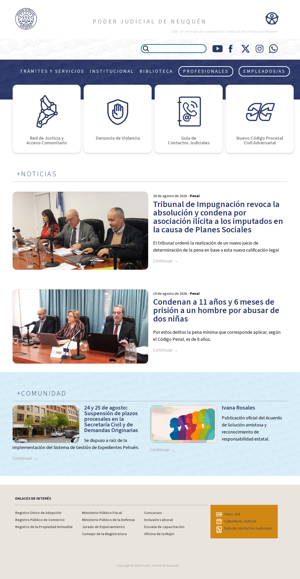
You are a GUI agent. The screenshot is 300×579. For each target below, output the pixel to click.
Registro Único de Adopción (38, 512)
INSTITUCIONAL (112, 71)
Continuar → (165, 261)
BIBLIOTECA (156, 71)
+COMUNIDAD (42, 394)
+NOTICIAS (37, 174)
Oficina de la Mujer (159, 534)
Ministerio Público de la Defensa (108, 519)
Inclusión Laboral (158, 519)
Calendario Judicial (240, 521)
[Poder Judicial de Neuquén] (25, 19)
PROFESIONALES (206, 71)
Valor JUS (232, 514)
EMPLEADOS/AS (264, 71)
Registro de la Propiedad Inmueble (44, 526)
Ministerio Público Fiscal (102, 512)
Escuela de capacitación (164, 526)
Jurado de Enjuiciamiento (103, 526)
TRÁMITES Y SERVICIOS (52, 71)
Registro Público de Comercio (40, 519)
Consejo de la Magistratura (104, 534)
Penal (195, 196)
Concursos (153, 512)
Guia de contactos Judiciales (248, 528)
